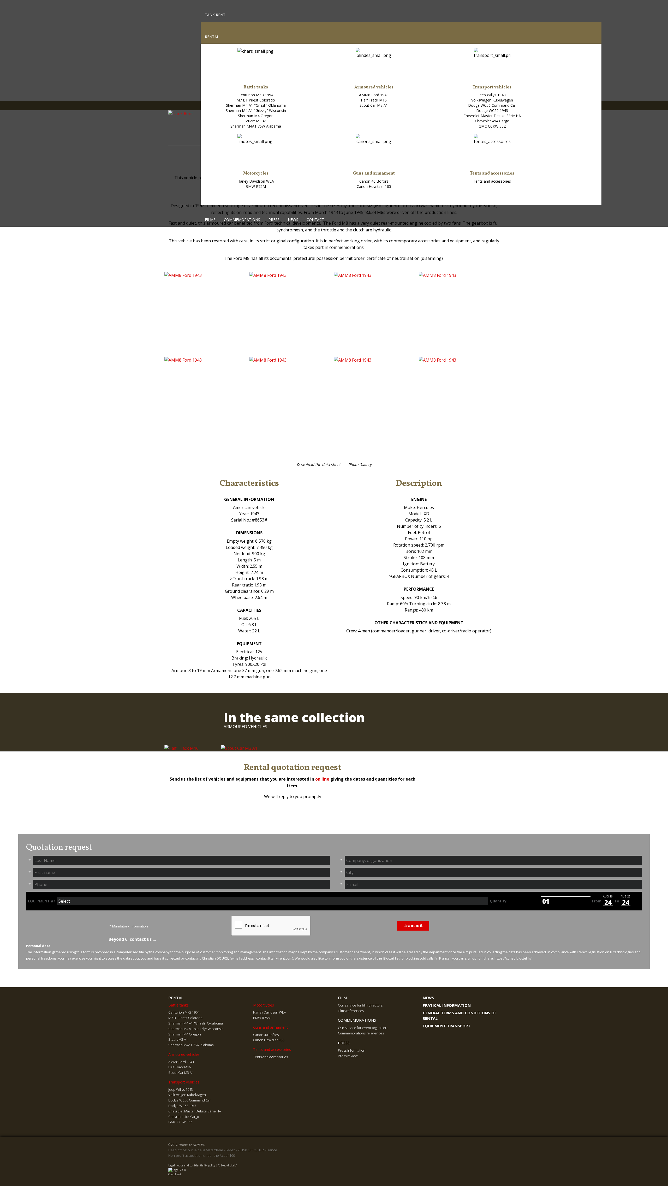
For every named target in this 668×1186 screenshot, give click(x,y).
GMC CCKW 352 (492, 126)
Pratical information (447, 1005)
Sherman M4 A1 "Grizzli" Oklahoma (256, 105)
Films (210, 219)
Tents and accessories (492, 181)
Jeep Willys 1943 (492, 94)
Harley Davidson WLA (255, 181)
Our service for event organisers (363, 1027)
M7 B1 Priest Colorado (255, 100)
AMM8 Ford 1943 (374, 94)
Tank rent (215, 14)
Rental (212, 36)
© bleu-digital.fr (227, 1165)
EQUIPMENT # (42, 901)
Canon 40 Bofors (373, 181)
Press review (347, 1055)
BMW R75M (256, 186)
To (616, 901)
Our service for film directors (360, 1005)
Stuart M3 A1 (256, 120)
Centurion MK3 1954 (255, 94)
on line (322, 779)
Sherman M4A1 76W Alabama (255, 126)
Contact (315, 219)
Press (274, 219)
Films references (351, 1010)
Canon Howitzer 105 (374, 186)
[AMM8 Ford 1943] (206, 314)
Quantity (498, 901)
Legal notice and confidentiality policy (191, 1165)
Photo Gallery (360, 464)
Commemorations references (361, 1033)
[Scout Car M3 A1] (239, 748)
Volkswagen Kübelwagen (492, 100)
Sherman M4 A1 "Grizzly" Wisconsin (256, 110)
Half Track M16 (374, 100)
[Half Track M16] (181, 748)
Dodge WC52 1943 (492, 110)
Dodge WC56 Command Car (492, 105)
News (293, 219)
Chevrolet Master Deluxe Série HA (492, 115)
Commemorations (242, 219)
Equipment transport (446, 1025)
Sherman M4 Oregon (255, 115)
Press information (351, 1050)
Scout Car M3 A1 (374, 105)
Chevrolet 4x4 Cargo (492, 120)
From (596, 901)
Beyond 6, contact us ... (132, 939)
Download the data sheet (319, 464)
